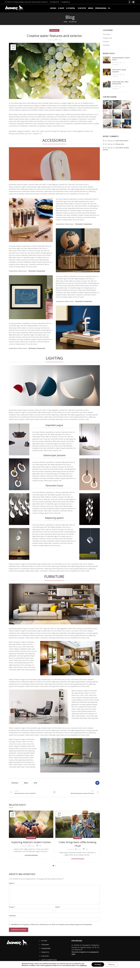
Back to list (54, 792)
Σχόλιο (12, 883)
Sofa (35, 783)
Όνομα (12, 907)
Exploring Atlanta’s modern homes (31, 842)
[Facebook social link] (129, 2)
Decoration (72, 21)
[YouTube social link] (133, 2)
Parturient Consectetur (36, 271)
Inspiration (106, 45)
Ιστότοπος (12, 916)
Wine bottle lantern (122, 141)
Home (65, 21)
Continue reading (31, 855)
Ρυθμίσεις (111, 964)
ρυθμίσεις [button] (83, 965)
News (26, 783)
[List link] (54, 941)
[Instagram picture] (107, 104)
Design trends (107, 38)
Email (57, 907)
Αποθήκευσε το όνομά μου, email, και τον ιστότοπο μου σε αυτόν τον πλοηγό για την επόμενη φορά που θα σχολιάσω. (51, 924)
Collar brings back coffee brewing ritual (77, 843)
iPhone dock (120, 144)
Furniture (15, 783)
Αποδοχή (98, 964)
